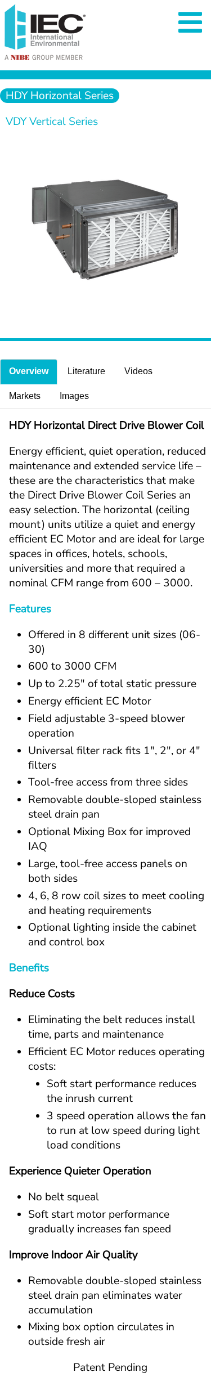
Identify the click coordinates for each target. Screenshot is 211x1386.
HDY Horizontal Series (59, 95)
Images (74, 396)
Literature (86, 371)
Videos (138, 371)
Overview (28, 371)
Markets (25, 396)
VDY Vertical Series (52, 121)
